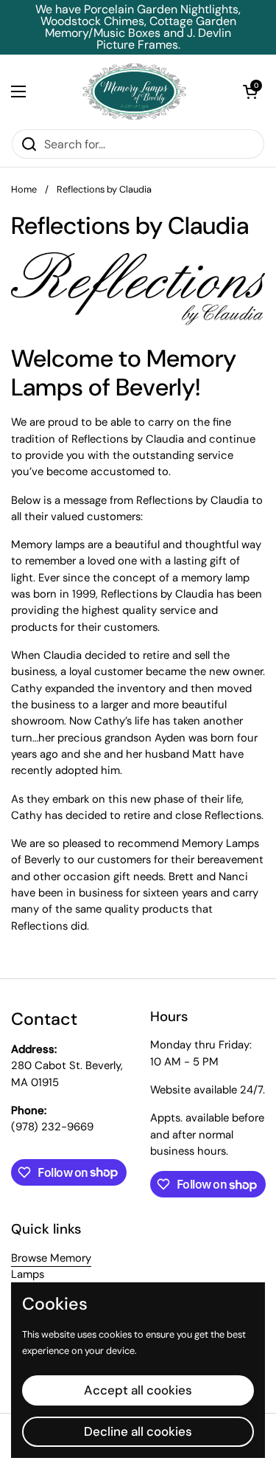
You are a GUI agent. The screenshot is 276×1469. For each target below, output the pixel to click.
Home (24, 189)
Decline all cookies (138, 1431)
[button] (250, 91)
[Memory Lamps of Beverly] (134, 91)
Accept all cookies (138, 1390)
